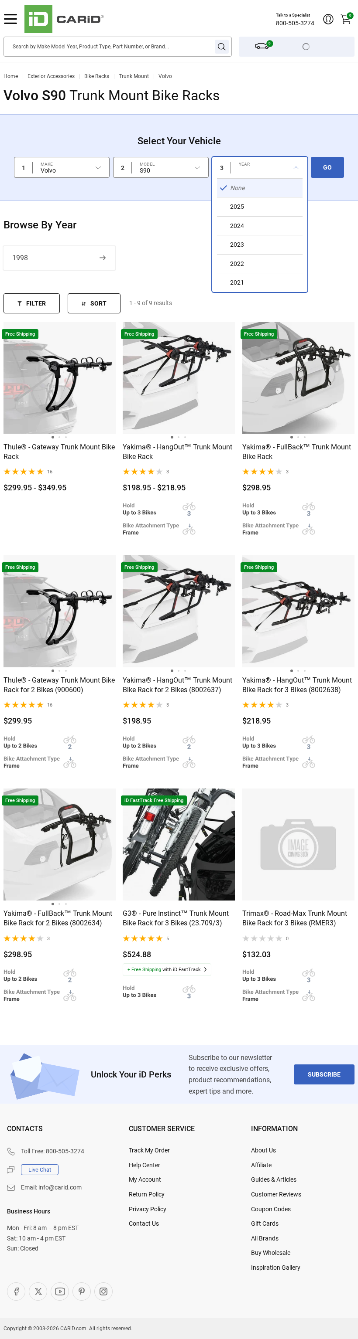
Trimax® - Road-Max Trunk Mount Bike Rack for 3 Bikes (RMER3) (294, 918)
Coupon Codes (271, 1209)
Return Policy (147, 1194)
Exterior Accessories (51, 76)
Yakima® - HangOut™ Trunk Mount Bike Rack (177, 452)
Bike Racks (96, 76)
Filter (36, 303)
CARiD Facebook (16, 1291)
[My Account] (328, 19)
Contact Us (144, 1223)
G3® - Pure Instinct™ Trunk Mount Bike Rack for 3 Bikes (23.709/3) (176, 918)
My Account (145, 1179)
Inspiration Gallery (275, 1267)
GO (327, 167)
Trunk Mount (134, 76)
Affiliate (261, 1165)
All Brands (265, 1238)
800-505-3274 (295, 23)
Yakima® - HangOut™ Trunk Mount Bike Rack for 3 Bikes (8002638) (297, 685)
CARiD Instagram (103, 1291)
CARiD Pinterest (81, 1291)
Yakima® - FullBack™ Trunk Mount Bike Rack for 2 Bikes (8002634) (57, 918)
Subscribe (324, 1074)
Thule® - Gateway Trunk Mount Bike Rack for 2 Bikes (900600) (59, 685)
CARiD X (38, 1291)
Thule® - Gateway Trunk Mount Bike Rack (59, 452)
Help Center (144, 1165)
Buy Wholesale (270, 1252)
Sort (98, 303)
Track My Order (149, 1150)
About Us (263, 1150)
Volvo (165, 76)
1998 (20, 258)
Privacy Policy (147, 1209)
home (10, 76)
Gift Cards (265, 1223)
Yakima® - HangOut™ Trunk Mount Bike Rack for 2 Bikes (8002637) (177, 685)
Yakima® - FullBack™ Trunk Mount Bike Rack (296, 452)
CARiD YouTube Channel (60, 1291)
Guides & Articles (273, 1179)
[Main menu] (10, 19)
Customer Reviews (276, 1194)
